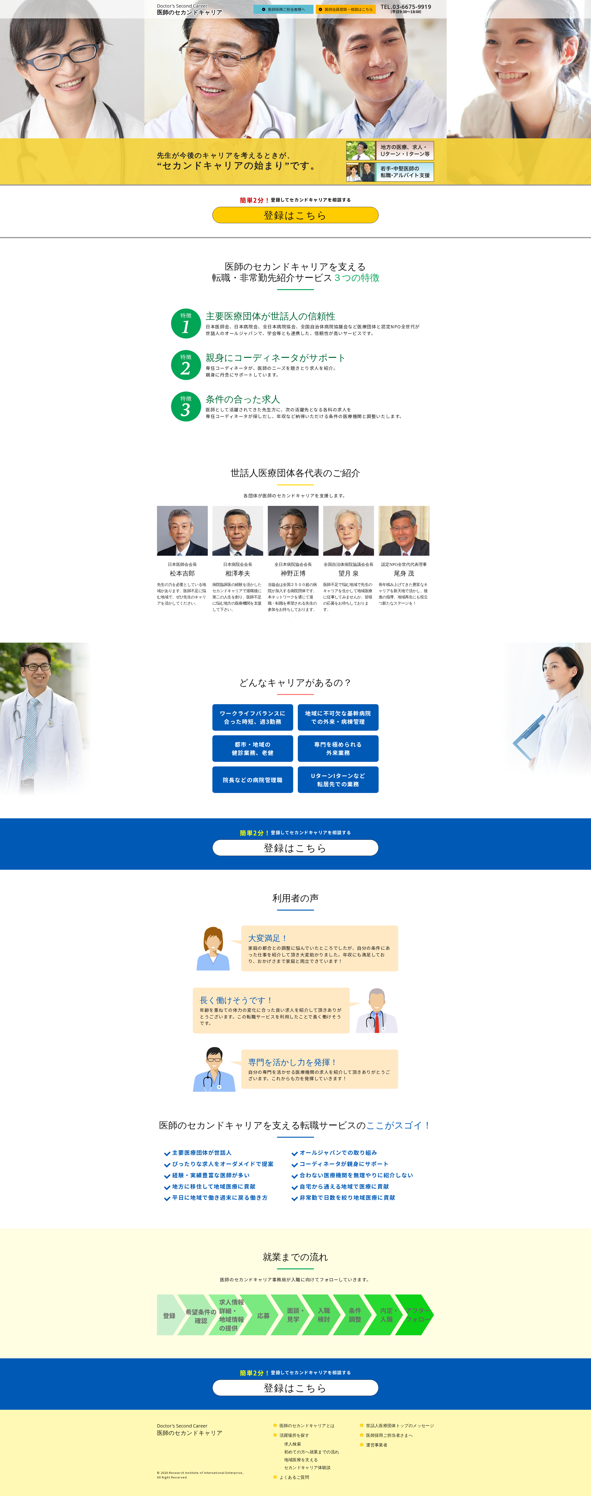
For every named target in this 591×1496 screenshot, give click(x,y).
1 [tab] (295, 616)
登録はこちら (295, 215)
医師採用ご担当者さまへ (389, 1435)
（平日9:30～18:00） (406, 8)
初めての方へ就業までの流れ (311, 1452)
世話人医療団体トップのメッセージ (400, 1425)
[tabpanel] (182, 556)
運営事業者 (376, 1445)
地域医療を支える (301, 1459)
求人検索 (292, 1444)
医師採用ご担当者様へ (286, 9)
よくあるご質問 (294, 1477)
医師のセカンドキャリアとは (307, 1425)
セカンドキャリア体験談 (307, 1467)
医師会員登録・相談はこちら (349, 9)
